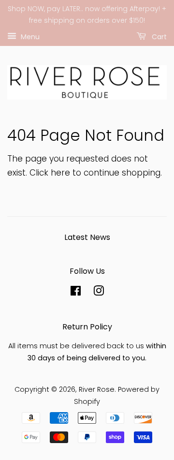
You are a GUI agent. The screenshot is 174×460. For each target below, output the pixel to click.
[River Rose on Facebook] (75, 292)
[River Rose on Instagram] (98, 292)
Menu (29, 36)
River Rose (97, 389)
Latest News (87, 237)
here (60, 172)
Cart (158, 36)
